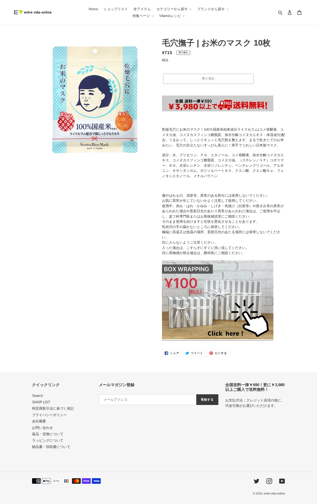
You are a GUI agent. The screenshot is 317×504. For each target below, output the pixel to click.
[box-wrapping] (217, 338)
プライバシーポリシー (49, 415)
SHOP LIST (41, 402)
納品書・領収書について (51, 447)
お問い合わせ (42, 428)
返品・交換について (47, 434)
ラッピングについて (47, 440)
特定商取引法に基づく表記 (53, 408)
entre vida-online (274, 493)
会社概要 (39, 421)
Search (37, 396)
